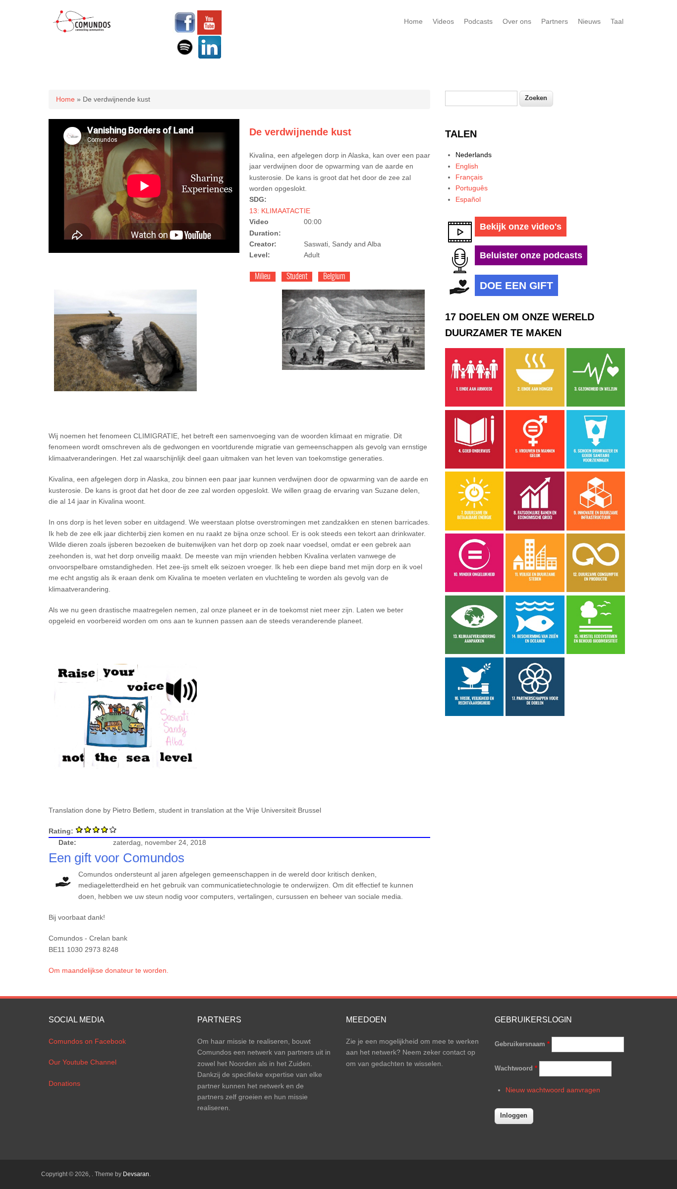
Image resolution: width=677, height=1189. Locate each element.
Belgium (334, 277)
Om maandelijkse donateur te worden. (109, 970)
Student (296, 277)
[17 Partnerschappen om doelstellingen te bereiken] (535, 713)
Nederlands (473, 155)
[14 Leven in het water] (535, 651)
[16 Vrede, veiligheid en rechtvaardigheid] (474, 713)
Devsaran (136, 1174)
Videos (443, 21)
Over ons (517, 21)
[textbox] (481, 98)
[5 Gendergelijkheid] (535, 466)
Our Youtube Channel (82, 1062)
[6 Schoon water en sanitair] (595, 466)
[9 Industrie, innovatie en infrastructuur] (595, 528)
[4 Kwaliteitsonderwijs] (474, 466)
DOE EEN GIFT (516, 285)
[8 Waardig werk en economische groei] (535, 528)
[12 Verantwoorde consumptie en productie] (595, 590)
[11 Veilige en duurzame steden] (535, 590)
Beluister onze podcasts (531, 255)
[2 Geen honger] (535, 404)
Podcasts (478, 21)
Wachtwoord (516, 1068)
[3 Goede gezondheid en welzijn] (595, 404)
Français (469, 177)
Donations (64, 1083)
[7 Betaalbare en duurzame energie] (474, 528)
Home (413, 21)
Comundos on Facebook (87, 1041)
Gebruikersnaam (522, 1044)
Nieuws (589, 21)
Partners (554, 21)
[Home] (82, 31)
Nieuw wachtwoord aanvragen (553, 1090)
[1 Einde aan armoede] (474, 404)
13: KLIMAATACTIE (279, 211)
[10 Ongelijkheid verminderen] (474, 590)
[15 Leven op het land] (595, 651)
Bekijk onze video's (521, 227)
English (466, 166)
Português (471, 188)
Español (468, 199)
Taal (617, 21)
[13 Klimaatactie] (474, 651)
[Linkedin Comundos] (209, 57)
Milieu (263, 277)
